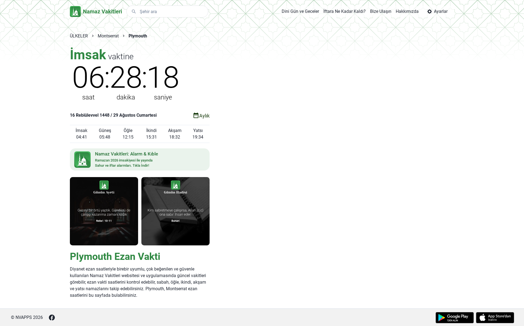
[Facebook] (51, 317)
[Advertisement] (320, 134)
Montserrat (108, 36)
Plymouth (138, 36)
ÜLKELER (79, 36)
